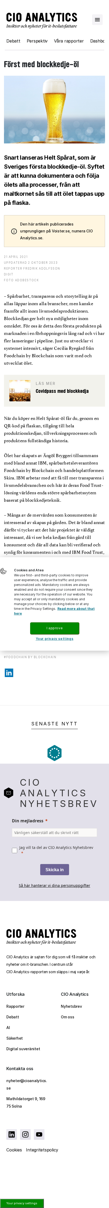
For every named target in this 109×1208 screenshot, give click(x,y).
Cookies (14, 1149)
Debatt (13, 41)
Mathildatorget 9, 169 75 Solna (25, 1102)
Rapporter (15, 1006)
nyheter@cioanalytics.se (26, 1084)
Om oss (67, 1017)
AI (8, 1027)
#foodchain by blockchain (30, 657)
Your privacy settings (21, 1203)
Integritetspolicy (42, 1149)
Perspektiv (37, 41)
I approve (54, 628)
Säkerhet (14, 1038)
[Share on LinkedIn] (9, 673)
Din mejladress (27, 821)
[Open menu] (97, 19)
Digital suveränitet (23, 1049)
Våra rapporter (69, 41)
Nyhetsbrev (71, 1006)
